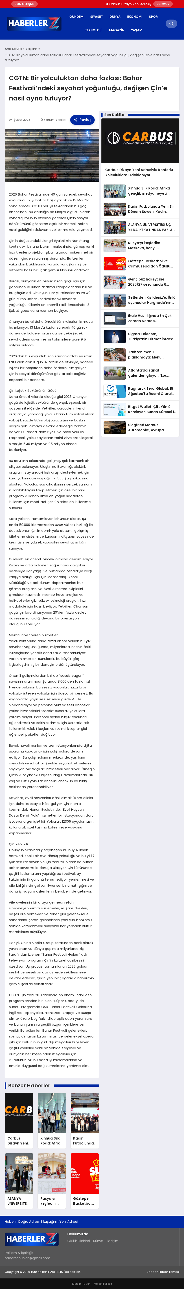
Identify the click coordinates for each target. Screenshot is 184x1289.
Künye (98, 1240)
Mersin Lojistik (103, 1284)
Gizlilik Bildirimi (78, 1240)
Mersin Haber (81, 1284)
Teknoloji (93, 30)
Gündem (76, 16)
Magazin (116, 30)
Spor (153, 16)
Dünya (115, 16)
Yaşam (136, 30)
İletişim (112, 1240)
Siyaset (96, 16)
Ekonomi (134, 16)
